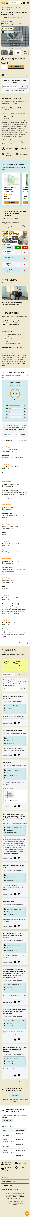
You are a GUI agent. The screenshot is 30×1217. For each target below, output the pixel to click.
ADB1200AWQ (20, 1139)
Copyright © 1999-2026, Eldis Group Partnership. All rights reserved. (15, 1203)
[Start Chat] (27, 1213)
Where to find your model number (15, 90)
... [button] (14, 853)
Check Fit (23, 86)
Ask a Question (15, 1095)
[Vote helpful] (15, 722)
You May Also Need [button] (14, 164)
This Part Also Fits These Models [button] (14, 1110)
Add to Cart (17, 67)
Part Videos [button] (11, 279)
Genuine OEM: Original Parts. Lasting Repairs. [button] (16, 213)
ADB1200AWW (20, 1150)
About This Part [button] (13, 98)
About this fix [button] (12, 313)
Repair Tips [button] (10, 649)
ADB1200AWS (20, 1145)
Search (23, 434)
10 (15, 408)
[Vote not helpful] (19, 722)
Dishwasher (10, 7)
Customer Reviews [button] (14, 372)
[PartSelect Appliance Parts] (3, 3)
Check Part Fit (7, 1121)
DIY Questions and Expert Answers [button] (14, 1089)
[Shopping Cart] (27, 3)
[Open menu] (7, 2)
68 (15, 405)
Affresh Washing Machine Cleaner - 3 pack (11, 188)
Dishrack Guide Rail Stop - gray (13, 801)
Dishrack (18, 7)
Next (25, 440)
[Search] (21, 3)
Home (2, 7)
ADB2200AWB (20, 1156)
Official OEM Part (20, 59)
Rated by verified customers (11, 324)
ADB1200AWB (20, 1134)
